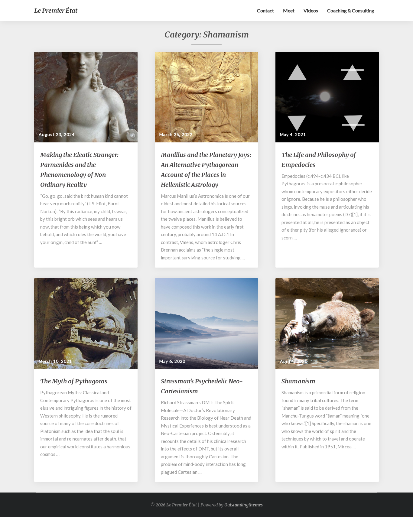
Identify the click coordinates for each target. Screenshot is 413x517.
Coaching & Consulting (350, 10)
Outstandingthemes (243, 505)
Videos (311, 10)
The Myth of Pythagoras (73, 381)
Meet (288, 10)
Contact (265, 10)
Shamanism (298, 381)
